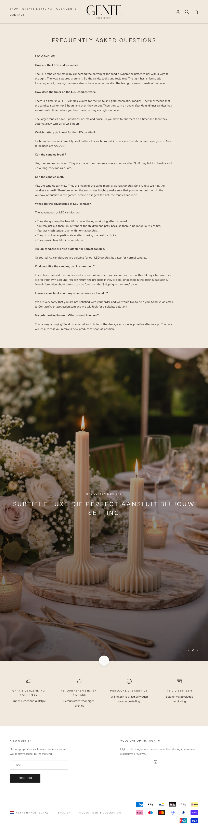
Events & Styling (37, 8)
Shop (14, 8)
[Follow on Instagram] (156, 788)
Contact (17, 14)
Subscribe (25, 804)
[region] (104, 517)
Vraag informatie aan (104, 544)
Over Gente (66, 8)
